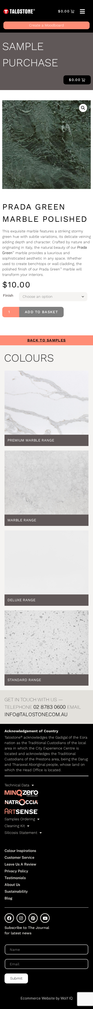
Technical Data (17, 785)
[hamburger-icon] (82, 12)
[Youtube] (45, 918)
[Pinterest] (33, 918)
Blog (8, 898)
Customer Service (19, 857)
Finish (8, 295)
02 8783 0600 (49, 707)
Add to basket (41, 312)
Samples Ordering (20, 819)
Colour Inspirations (20, 851)
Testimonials (15, 878)
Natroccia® (21, 802)
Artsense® (21, 811)
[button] (83, 108)
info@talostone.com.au (36, 714)
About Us (12, 885)
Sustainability (16, 891)
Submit (16, 978)
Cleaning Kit (15, 826)
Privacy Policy (16, 871)
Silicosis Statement (21, 832)
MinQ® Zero (21, 793)
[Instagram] (21, 918)
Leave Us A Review (20, 864)
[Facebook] (9, 918)
